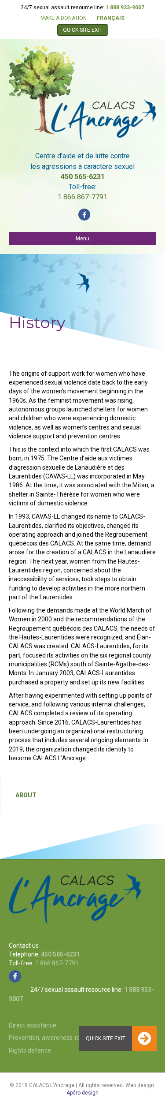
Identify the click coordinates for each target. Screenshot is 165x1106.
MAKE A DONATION (63, 18)
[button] (144, 1038)
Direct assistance (32, 1025)
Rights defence (30, 1050)
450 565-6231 (83, 176)
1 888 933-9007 (125, 7)
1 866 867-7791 (82, 197)
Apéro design (82, 1093)
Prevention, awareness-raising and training (68, 1037)
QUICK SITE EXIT (83, 30)
